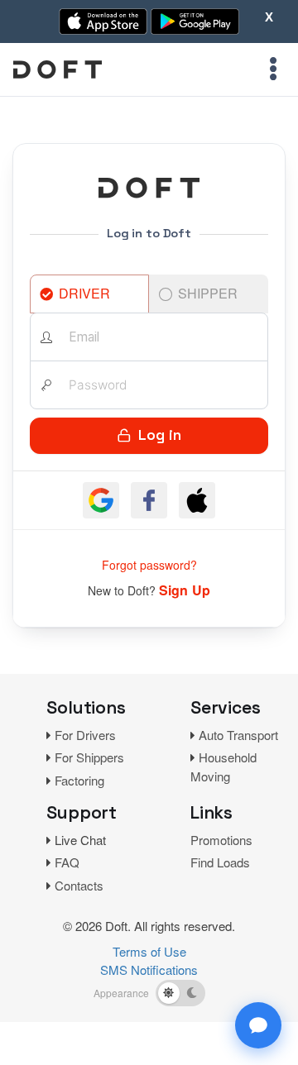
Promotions (221, 839)
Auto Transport (238, 734)
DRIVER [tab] (84, 293)
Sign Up (184, 589)
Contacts (79, 885)
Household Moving (223, 766)
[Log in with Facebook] (149, 500)
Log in (159, 435)
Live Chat (80, 839)
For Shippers (89, 757)
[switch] (180, 993)
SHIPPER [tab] (208, 293)
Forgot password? (149, 564)
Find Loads (220, 862)
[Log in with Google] (101, 500)
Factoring (79, 780)
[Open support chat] (258, 1025)
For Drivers (85, 734)
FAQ (67, 862)
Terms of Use (149, 951)
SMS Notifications (149, 969)
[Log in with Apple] (197, 500)
